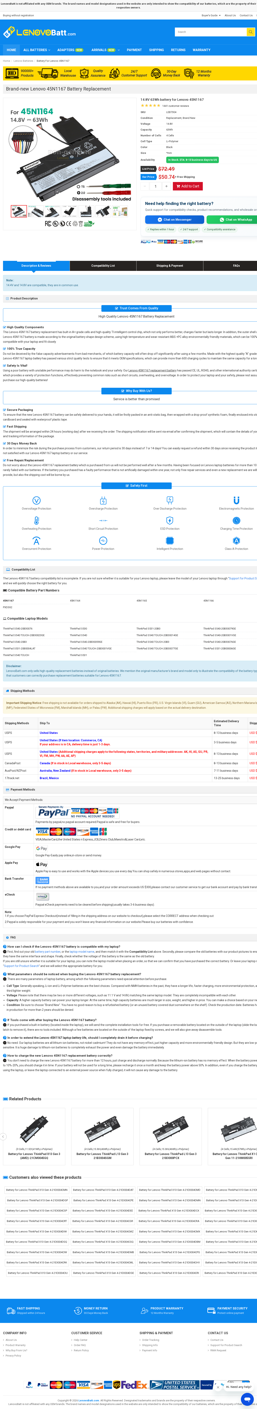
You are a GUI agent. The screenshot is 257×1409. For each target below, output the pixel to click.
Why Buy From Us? (16, 1350)
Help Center (80, 1339)
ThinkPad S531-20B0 (148, 628)
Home (11, 50)
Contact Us (246, 15)
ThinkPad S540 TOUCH (16, 655)
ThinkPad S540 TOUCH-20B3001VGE (91, 648)
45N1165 (142, 600)
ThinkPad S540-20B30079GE (219, 628)
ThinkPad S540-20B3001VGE (219, 635)
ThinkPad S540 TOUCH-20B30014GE (157, 635)
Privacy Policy (13, 1355)
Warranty (201, 50)
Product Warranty (15, 1345)
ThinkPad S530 (78, 628)
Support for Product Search (21, 966)
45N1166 (208, 600)
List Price (148, 168)
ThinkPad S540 (78, 635)
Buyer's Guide (209, 15)
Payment (134, 50)
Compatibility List (103, 265)
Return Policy (81, 1350)
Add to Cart (190, 186)
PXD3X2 (7, 607)
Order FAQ (80, 1345)
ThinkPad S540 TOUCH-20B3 (153, 641)
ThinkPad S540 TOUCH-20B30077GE (157, 648)
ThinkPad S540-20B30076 (17, 628)
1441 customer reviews (175, 105)
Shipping (156, 50)
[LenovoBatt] (41, 32)
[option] (69, 154)
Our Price (148, 176)
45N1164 (75, 600)
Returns (178, 50)
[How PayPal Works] (213, 1384)
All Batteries (35, 50)
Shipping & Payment (169, 265)
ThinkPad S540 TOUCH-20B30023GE (24, 635)
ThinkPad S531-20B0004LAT (19, 648)
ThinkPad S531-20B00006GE (219, 648)
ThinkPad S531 (78, 655)
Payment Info (149, 1350)
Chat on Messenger (178, 219)
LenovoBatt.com (89, 1400)
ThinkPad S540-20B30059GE (86, 641)
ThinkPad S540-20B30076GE (219, 641)
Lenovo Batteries (23, 60)
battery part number (47, 951)
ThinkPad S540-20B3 (15, 641)
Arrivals (103, 50)
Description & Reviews (36, 265)
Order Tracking (150, 1339)
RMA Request (218, 1350)
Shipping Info (150, 1345)
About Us (230, 15)
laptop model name (82, 951)
